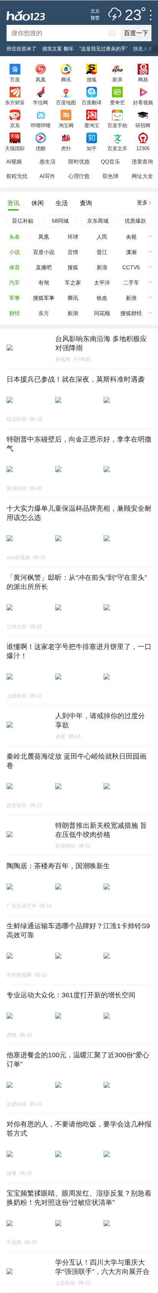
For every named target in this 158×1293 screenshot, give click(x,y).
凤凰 (41, 79)
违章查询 (142, 162)
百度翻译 (92, 102)
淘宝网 (66, 125)
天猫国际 (15, 148)
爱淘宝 (91, 125)
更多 (142, 202)
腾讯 (66, 79)
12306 (143, 148)
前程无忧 (17, 176)
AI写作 (47, 176)
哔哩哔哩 (41, 125)
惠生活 (48, 162)
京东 (15, 125)
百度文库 (117, 148)
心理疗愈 (79, 176)
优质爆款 (135, 221)
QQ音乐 (110, 162)
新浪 (117, 79)
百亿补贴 (22, 221)
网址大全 (142, 176)
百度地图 (66, 102)
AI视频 (14, 162)
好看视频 (143, 102)
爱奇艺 (117, 102)
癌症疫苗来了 (21, 49)
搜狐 (92, 79)
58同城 (60, 221)
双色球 (110, 176)
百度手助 (117, 125)
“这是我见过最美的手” (103, 49)
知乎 (92, 148)
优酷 (41, 148)
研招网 (142, 125)
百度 (15, 79)
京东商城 (98, 221)
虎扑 (66, 148)
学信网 (40, 102)
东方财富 (15, 102)
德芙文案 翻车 (58, 49)
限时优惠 (79, 162)
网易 (143, 79)
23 (133, 15)
